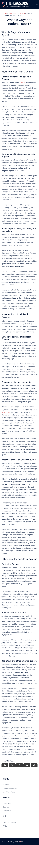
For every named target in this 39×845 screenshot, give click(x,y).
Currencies (7, 811)
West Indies (6, 412)
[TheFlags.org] (15, 4)
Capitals (6, 807)
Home (5, 13)
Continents (7, 803)
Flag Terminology (9, 822)
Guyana (22, 83)
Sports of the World (17, 13)
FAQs (5, 826)
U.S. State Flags (9, 792)
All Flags (6, 784)
